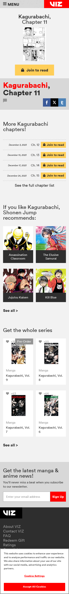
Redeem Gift (14, 540)
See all (10, 310)
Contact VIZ (13, 531)
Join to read (37, 70)
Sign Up (58, 497)
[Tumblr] (62, 102)
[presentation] (18, 353)
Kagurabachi (33, 16)
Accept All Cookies (34, 586)
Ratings (9, 545)
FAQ (7, 535)
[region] (34, 571)
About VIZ (12, 526)
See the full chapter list (34, 185)
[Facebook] (47, 102)
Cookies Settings (34, 576)
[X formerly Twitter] (54, 102)
